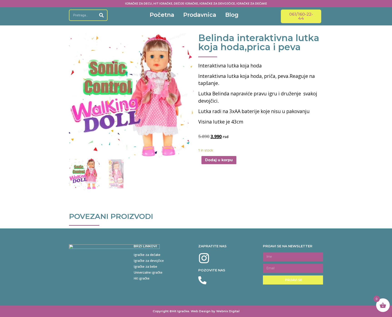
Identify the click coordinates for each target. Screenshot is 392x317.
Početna (162, 14)
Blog (231, 14)
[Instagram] (204, 258)
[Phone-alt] (202, 280)
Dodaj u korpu (219, 160)
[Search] (101, 15)
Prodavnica (199, 14)
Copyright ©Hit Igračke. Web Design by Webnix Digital (196, 311)
